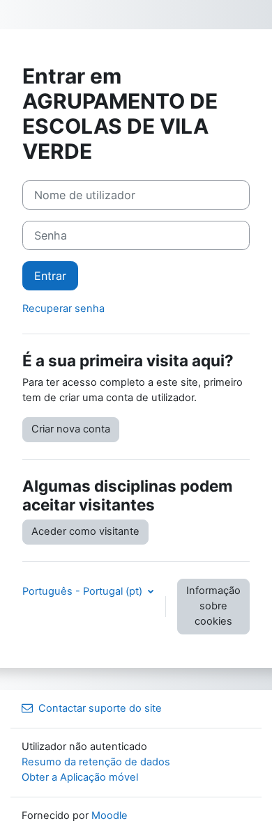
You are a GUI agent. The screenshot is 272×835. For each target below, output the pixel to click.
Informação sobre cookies (213, 605)
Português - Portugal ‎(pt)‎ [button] (83, 591)
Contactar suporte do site (100, 708)
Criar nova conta (70, 429)
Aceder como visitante (85, 531)
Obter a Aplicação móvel (80, 777)
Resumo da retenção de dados (96, 762)
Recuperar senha (63, 308)
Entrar (50, 276)
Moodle (109, 815)
